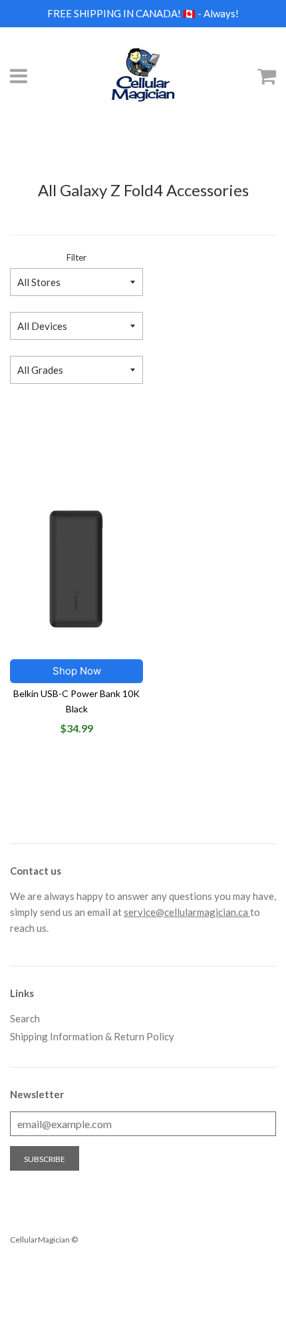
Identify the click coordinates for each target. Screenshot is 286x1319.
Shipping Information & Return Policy (92, 1036)
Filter (76, 257)
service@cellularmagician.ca (187, 912)
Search (25, 1018)
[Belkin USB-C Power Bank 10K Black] (76, 569)
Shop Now (77, 670)
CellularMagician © (44, 1240)
